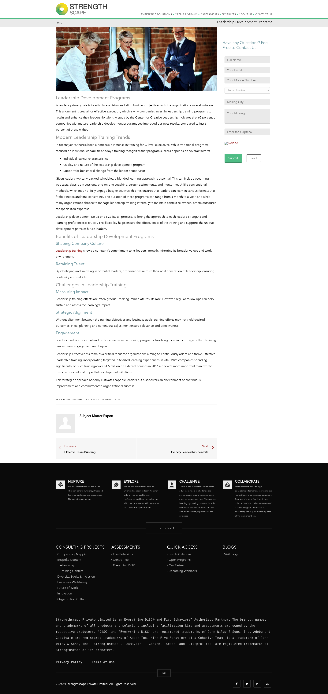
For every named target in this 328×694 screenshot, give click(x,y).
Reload (233, 143)
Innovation (64, 593)
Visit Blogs (231, 554)
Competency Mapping (72, 554)
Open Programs (180, 559)
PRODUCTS (229, 14)
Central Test (121, 559)
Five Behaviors (123, 554)
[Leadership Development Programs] (81, 12)
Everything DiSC (124, 565)
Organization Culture (72, 599)
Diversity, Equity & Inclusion (76, 576)
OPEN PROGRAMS (186, 14)
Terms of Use (103, 662)
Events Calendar (180, 554)
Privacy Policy (69, 662)
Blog (117, 399)
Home (59, 23)
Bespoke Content (69, 559)
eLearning (67, 565)
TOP (164, 672)
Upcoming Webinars (183, 571)
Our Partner (177, 565)
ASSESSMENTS (210, 14)
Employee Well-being (72, 582)
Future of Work (67, 588)
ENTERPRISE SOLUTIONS (157, 14)
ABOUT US (246, 14)
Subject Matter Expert (70, 399)
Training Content (71, 571)
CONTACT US (263, 14)
